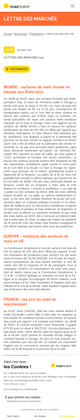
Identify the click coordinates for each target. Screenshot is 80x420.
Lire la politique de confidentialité (20, 389)
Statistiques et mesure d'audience (24, 401)
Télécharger (18, 69)
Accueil (8, 33)
